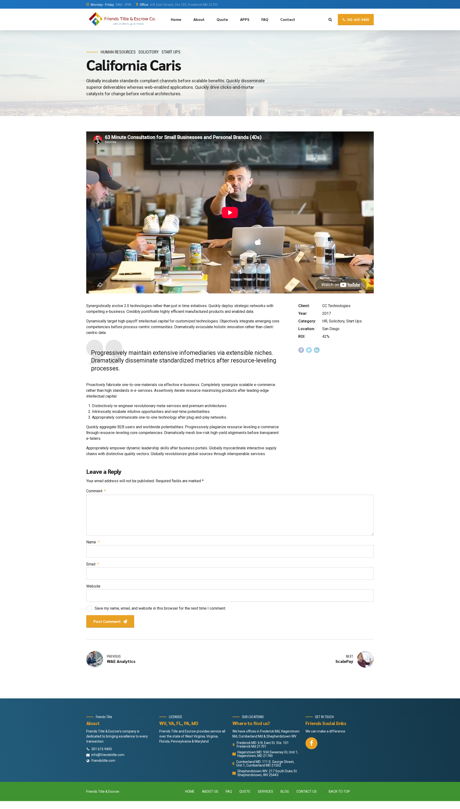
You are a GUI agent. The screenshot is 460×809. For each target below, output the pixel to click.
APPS (244, 19)
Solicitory (148, 51)
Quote (222, 19)
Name (93, 542)
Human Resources (118, 51)
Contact (287, 19)
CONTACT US (306, 791)
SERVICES (265, 791)
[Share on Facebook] (301, 350)
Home (176, 19)
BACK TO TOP (339, 791)
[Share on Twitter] (309, 350)
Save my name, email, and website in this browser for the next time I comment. (160, 608)
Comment (96, 491)
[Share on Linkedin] (317, 350)
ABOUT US (210, 791)
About (199, 19)
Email (92, 564)
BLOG (285, 791)
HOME (190, 791)
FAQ (264, 19)
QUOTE (244, 791)
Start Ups (170, 51)
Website (93, 586)
